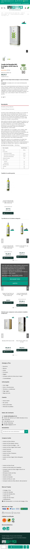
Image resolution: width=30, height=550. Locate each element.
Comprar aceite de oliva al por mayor (12, 376)
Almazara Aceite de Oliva (9, 473)
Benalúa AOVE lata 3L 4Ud (8, 340)
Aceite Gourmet (7, 449)
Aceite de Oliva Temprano (9, 453)
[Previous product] (27, 14)
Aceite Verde (6, 455)
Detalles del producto (7, 106)
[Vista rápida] (10, 199)
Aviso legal (5, 385)
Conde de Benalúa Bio (8, 206)
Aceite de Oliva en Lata (9, 478)
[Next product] (28, 14)
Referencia (3, 72)
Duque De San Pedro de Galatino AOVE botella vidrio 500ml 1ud (8, 294)
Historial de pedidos (8, 406)
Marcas (5, 368)
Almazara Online (7, 475)
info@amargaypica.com (8, 0)
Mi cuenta (5, 402)
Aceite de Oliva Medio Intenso (10, 443)
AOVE (4, 459)
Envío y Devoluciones (8, 387)
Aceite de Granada (7, 477)
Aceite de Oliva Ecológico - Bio (11, 445)
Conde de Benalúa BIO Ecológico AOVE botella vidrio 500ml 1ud (8, 202)
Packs (4, 370)
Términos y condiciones (9, 389)
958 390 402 (20, 0)
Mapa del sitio (6, 393)
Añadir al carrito (16, 546)
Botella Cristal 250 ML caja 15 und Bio (22, 246)
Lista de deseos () (16, 3)
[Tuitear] (3, 97)
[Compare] (8, 199)
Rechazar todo (15, 279)
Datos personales (7, 404)
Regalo (4, 374)
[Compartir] (1, 97)
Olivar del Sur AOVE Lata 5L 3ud (22, 341)
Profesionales (25, 3)
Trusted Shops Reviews (7, 109)
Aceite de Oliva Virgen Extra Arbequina (13, 457)
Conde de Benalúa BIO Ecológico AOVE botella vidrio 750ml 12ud (8, 247)
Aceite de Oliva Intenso (9, 441)
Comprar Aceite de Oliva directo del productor (15, 480)
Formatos (5, 372)
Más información (6, 275)
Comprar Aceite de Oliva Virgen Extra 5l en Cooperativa (14, 470)
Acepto (15, 283)
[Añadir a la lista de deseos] (24, 547)
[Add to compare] (28, 547)
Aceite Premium (7, 451)
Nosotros (5, 366)
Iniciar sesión (6, 400)
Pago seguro (6, 391)
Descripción (4, 104)
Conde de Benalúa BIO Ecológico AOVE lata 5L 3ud (22, 294)
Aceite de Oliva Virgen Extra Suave (12, 447)
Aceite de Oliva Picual (8, 465)
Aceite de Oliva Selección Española (12, 467)
